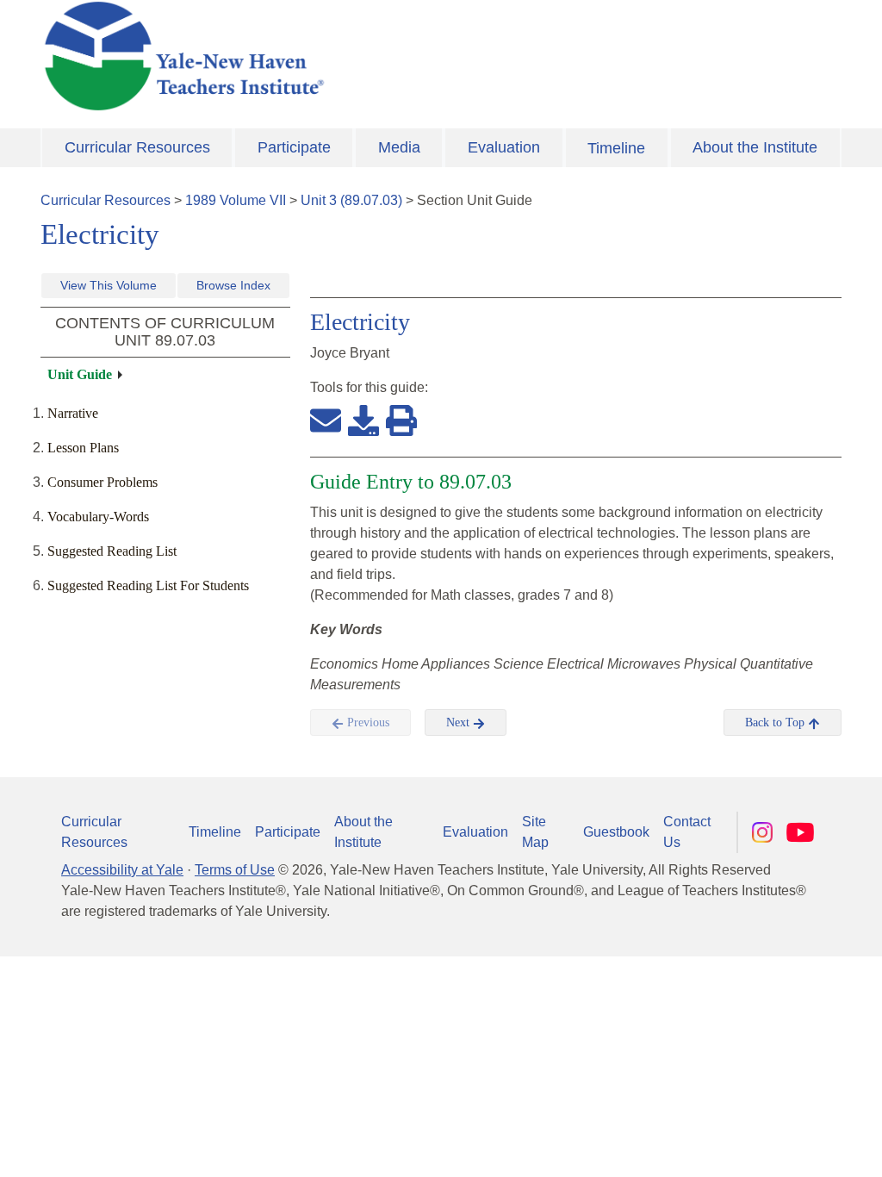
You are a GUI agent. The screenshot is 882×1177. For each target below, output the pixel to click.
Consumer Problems (102, 482)
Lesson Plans (83, 447)
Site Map (535, 832)
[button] (783, 1147)
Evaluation (504, 147)
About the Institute (755, 147)
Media (399, 147)
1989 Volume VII (235, 200)
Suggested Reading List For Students (148, 585)
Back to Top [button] (776, 722)
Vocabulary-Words (98, 516)
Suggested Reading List (112, 551)
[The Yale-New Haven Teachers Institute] (303, 56)
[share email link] (325, 420)
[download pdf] (363, 420)
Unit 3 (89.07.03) (351, 200)
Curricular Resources (137, 147)
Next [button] (459, 722)
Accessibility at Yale (122, 870)
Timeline (616, 148)
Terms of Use (235, 870)
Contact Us (687, 832)
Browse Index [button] (233, 285)
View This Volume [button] (108, 285)
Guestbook (616, 832)
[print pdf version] (401, 420)
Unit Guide (79, 374)
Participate (294, 147)
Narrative (72, 413)
